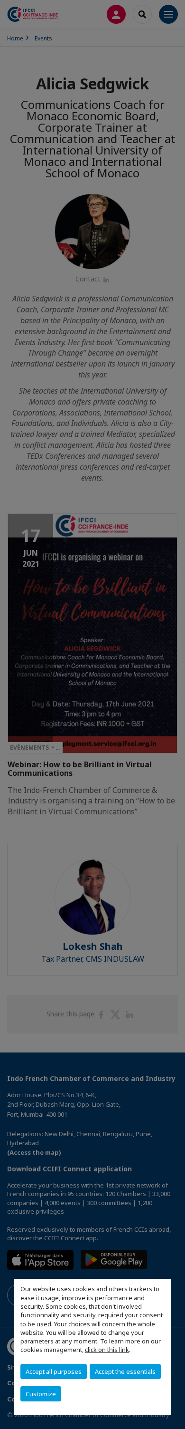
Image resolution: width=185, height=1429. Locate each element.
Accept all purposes (54, 1371)
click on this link (107, 1349)
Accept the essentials (125, 1371)
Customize (41, 1394)
